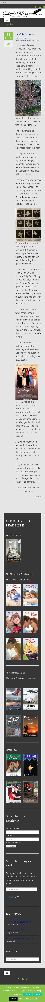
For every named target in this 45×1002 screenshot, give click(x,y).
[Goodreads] (44, 7)
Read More (38, 497)
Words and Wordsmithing (19, 922)
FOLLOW (14, 896)
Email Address (13, 828)
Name (9, 835)
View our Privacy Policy (27, 999)
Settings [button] (13, 999)
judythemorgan (22, 38)
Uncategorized (25, 40)
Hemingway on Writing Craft (20, 938)
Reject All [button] (38, 994)
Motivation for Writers (17, 930)
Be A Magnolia (24, 34)
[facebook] (35, 7)
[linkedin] (40, 7)
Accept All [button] (28, 994)
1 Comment (35, 40)
